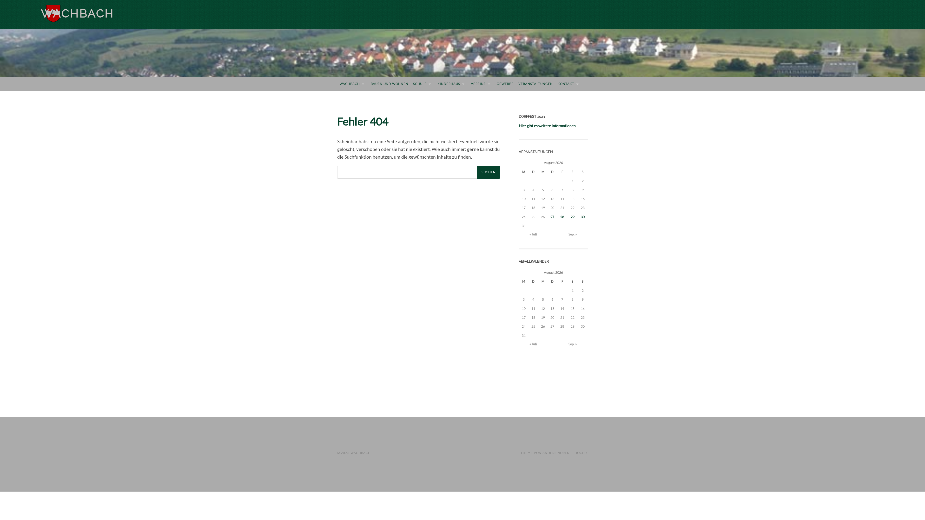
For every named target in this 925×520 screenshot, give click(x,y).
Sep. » (572, 234)
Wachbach (77, 13)
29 (573, 217)
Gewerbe (505, 84)
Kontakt (566, 84)
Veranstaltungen (535, 84)
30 (583, 217)
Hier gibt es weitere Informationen (547, 125)
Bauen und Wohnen (389, 84)
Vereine (478, 84)
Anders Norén (556, 453)
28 (562, 217)
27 (552, 217)
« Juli (533, 234)
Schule (420, 84)
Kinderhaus (448, 84)
